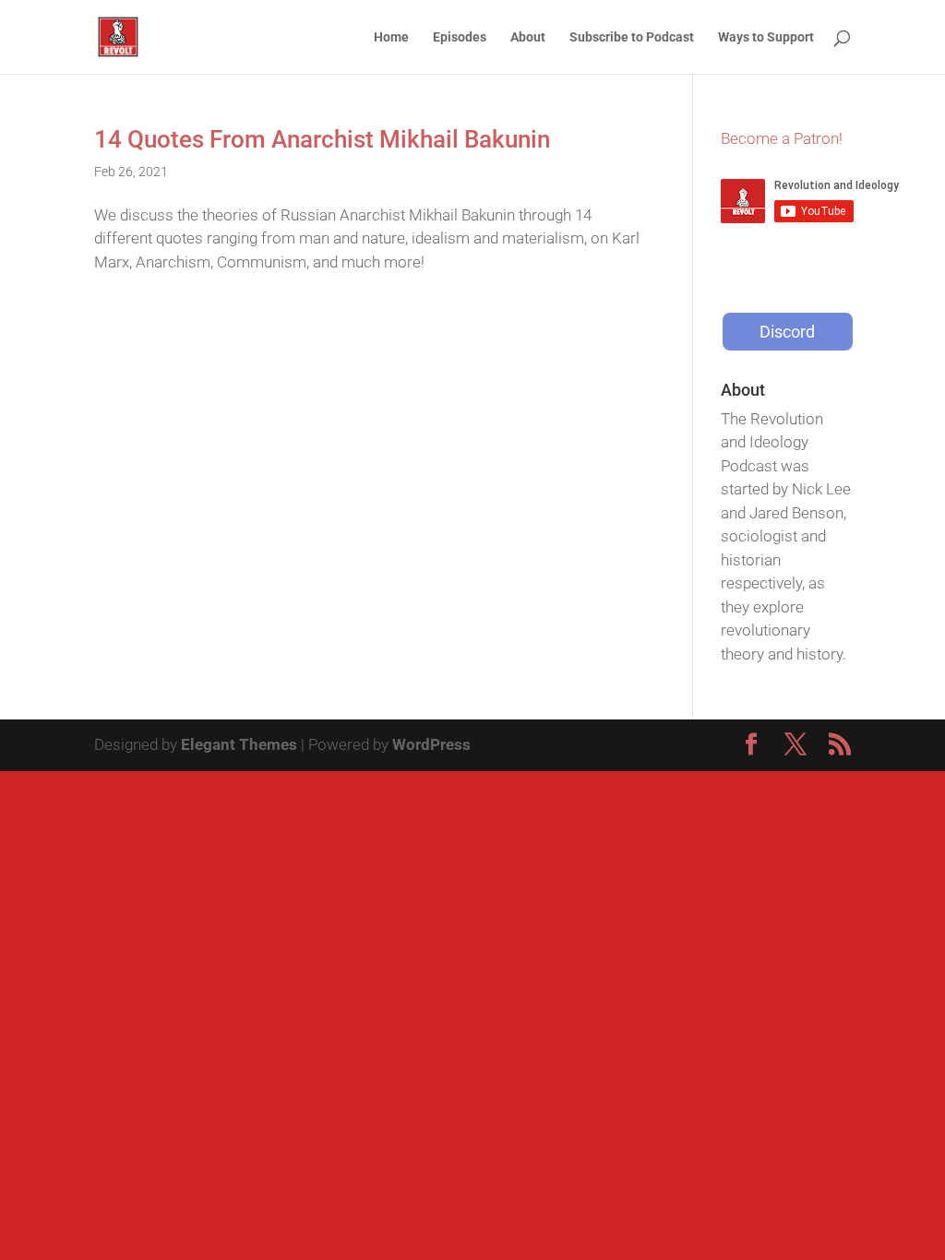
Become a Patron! (782, 138)
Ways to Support (766, 37)
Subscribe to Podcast (631, 37)
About (527, 37)
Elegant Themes (239, 744)
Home (391, 37)
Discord (787, 331)
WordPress (431, 744)
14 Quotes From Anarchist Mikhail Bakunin (322, 139)
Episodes (459, 37)
